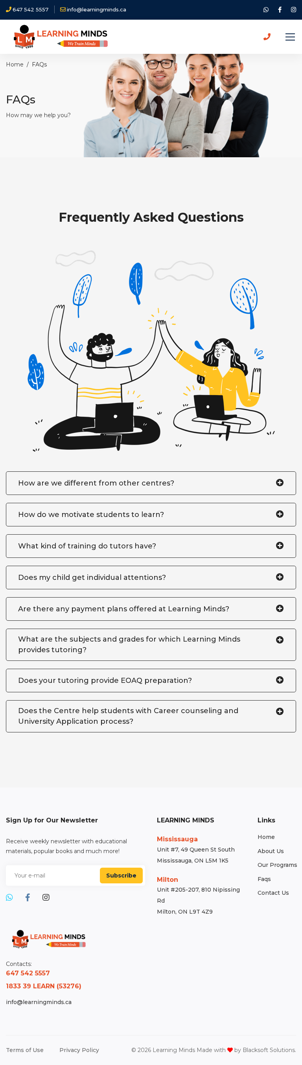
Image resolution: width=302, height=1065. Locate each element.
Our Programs (277, 864)
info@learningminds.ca (39, 1002)
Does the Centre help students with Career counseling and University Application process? (128, 716)
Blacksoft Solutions (269, 1050)
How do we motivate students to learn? (91, 514)
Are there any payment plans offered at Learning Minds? (123, 609)
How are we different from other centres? (96, 483)
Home (15, 64)
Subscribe (121, 875)
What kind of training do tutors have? (87, 546)
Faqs (264, 879)
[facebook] (280, 10)
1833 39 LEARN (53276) (43, 986)
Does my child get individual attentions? (92, 577)
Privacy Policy (79, 1050)
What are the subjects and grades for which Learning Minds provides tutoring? (129, 644)
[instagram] (293, 10)
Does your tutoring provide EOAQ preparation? (105, 680)
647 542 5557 (28, 973)
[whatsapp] (266, 10)
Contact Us (273, 892)
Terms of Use (25, 1050)
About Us (271, 851)
